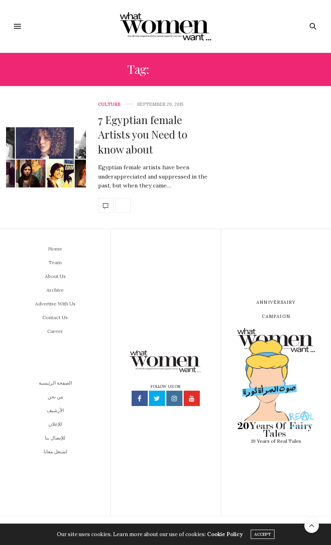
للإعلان (55, 424)
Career (55, 331)
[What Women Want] (165, 26)
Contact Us (55, 317)
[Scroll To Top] (311, 525)
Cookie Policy (225, 534)
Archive (55, 290)
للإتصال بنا (55, 438)
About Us (55, 276)
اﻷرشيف (55, 410)
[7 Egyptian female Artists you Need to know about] (46, 157)
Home (55, 249)
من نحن (55, 396)
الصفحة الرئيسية (55, 383)
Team (55, 262)
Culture (109, 104)
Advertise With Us (55, 304)
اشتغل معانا (55, 451)
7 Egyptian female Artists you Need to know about (142, 134)
